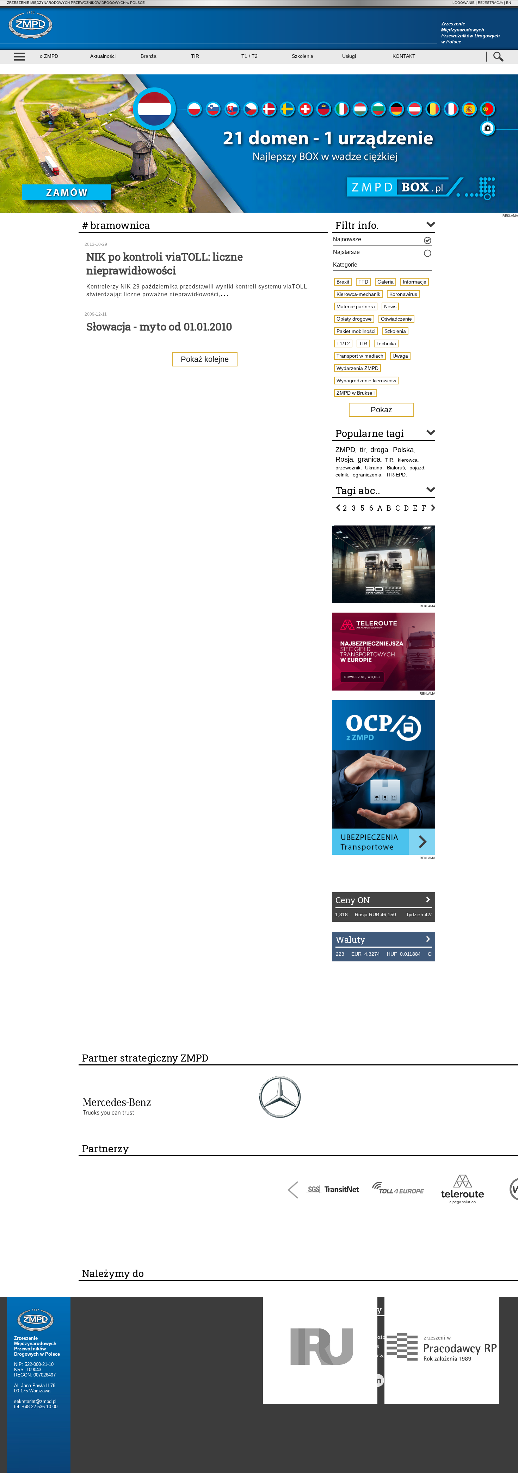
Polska (403, 450)
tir (363, 450)
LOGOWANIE (463, 3)
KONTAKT (404, 56)
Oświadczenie (396, 319)
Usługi (349, 56)
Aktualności (103, 56)
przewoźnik (347, 467)
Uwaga (400, 356)
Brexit (343, 282)
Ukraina (373, 467)
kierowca (408, 460)
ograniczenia (367, 475)
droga (379, 450)
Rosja (344, 459)
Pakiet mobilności (356, 331)
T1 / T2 (249, 56)
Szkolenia (302, 56)
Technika (386, 343)
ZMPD (345, 450)
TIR (195, 56)
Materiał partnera (356, 306)
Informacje (414, 282)
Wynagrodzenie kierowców (366, 380)
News (390, 306)
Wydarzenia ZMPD (357, 368)
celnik (341, 475)
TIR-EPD (396, 475)
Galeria (385, 282)
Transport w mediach (360, 356)
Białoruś (396, 467)
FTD (363, 282)
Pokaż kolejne (205, 359)
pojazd (416, 467)
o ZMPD (49, 56)
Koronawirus (403, 294)
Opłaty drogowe (354, 319)
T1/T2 (343, 343)
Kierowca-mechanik (358, 294)
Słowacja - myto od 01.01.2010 (159, 326)
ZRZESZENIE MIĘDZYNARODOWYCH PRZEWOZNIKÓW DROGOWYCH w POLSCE (76, 3)
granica (369, 459)
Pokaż (381, 409)
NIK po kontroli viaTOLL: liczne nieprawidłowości (164, 263)
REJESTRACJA (490, 3)
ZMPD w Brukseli (356, 393)
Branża (148, 56)
